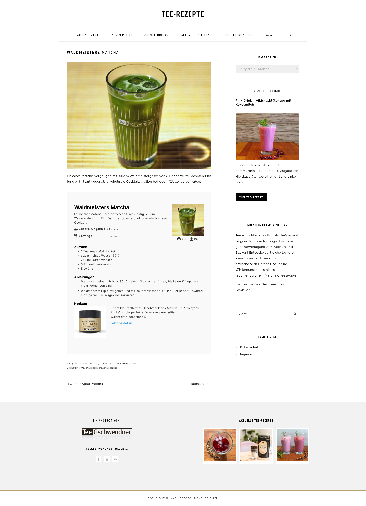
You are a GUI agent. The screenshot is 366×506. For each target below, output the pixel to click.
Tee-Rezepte (183, 14)
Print (185, 239)
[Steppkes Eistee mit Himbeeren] (220, 460)
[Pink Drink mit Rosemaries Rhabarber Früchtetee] (292, 460)
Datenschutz (250, 347)
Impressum (249, 354)
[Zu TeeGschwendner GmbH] (107, 436)
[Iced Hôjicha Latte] (256, 460)
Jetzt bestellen (121, 323)
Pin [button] (196, 239)
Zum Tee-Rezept (251, 197)
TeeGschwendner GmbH (199, 498)
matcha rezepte (108, 367)
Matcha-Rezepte (109, 363)
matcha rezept (89, 367)
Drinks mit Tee (90, 363)
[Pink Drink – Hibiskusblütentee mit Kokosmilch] (267, 159)
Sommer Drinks (129, 363)
